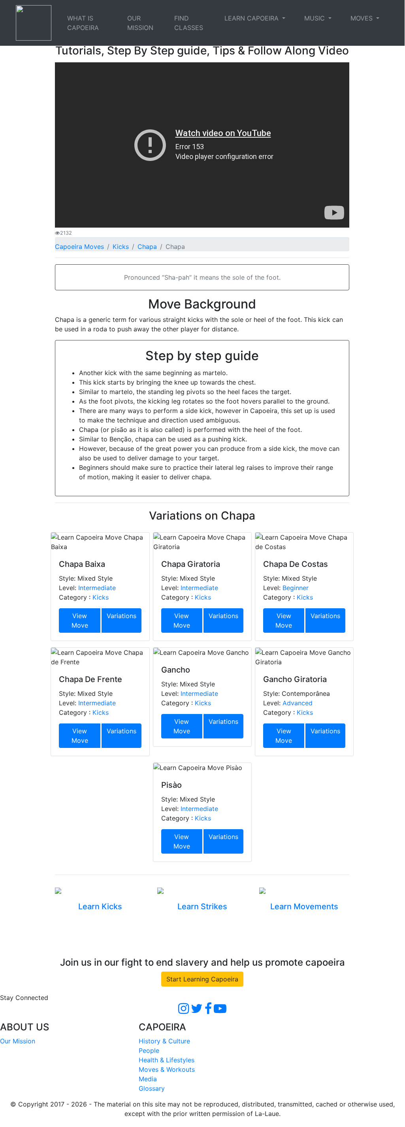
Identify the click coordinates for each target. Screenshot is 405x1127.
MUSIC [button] (315, 18)
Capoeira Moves (79, 246)
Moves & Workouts (167, 1069)
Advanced (298, 703)
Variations (121, 616)
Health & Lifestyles (166, 1060)
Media (148, 1079)
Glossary (152, 1088)
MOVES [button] (362, 18)
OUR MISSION (140, 23)
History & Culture (164, 1041)
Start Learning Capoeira (202, 979)
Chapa (147, 246)
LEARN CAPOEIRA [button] (252, 18)
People (149, 1050)
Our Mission (17, 1041)
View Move (80, 620)
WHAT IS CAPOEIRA (83, 23)
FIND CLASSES (188, 23)
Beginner (296, 588)
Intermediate (97, 588)
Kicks (121, 246)
